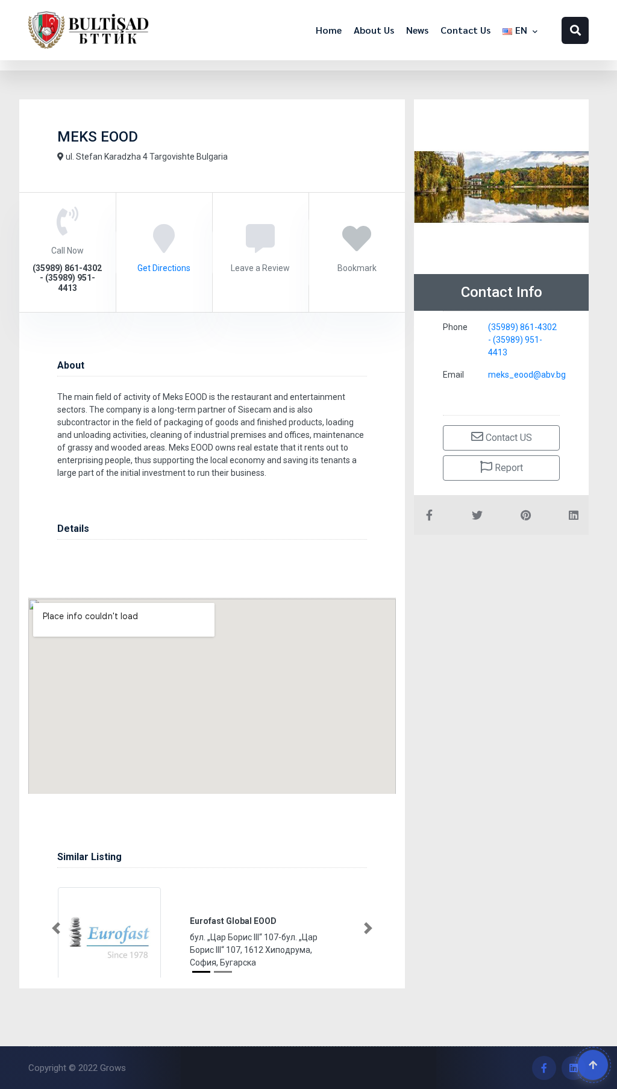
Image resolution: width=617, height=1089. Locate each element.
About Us (374, 29)
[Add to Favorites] (356, 247)
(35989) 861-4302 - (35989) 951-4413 (522, 339)
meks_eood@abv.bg (527, 374)
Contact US (507, 437)
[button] (55, 928)
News (417, 29)
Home (329, 29)
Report (507, 467)
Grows (113, 1067)
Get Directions (163, 268)
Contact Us (465, 29)
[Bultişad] (88, 30)
